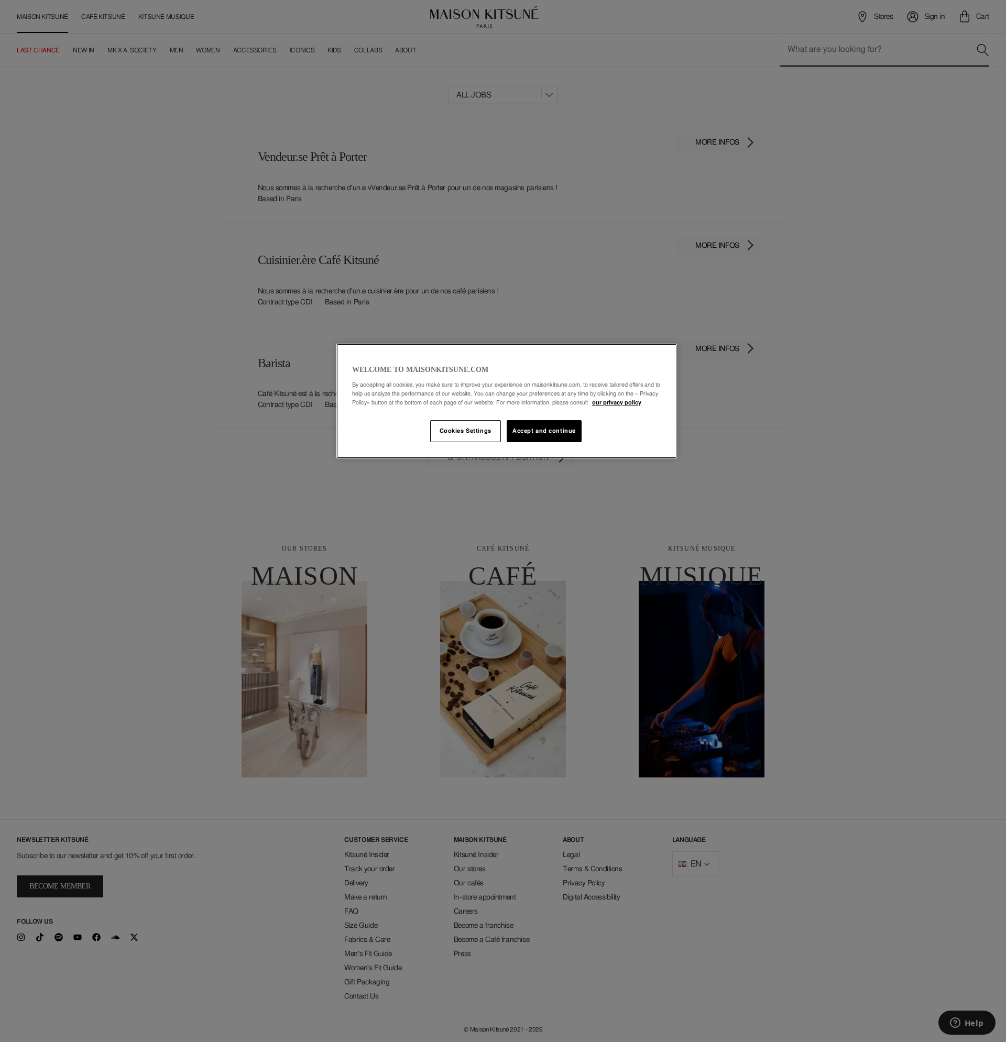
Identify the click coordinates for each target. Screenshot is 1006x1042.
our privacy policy (616, 402)
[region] (506, 401)
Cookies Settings (465, 431)
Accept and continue (544, 431)
